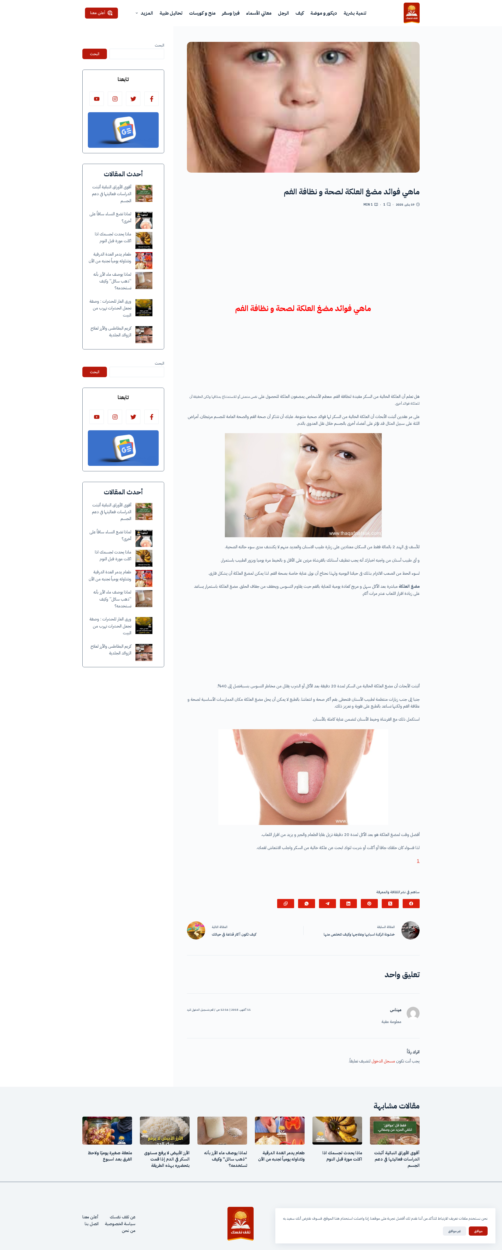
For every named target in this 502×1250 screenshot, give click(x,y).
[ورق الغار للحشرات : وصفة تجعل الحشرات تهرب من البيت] (143, 307)
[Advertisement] (303, 254)
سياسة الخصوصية (120, 1224)
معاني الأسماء (258, 12)
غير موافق (454, 1231)
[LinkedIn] (348, 903)
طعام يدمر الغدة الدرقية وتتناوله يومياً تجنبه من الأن (281, 1156)
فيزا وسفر (230, 12)
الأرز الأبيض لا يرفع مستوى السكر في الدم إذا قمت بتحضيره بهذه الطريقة (167, 1159)
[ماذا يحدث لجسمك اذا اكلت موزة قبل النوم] (143, 240)
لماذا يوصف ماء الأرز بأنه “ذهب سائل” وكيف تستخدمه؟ (112, 281)
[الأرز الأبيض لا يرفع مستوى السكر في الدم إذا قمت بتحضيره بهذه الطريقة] (165, 1131)
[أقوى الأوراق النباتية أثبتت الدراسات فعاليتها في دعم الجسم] (143, 193)
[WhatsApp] (306, 903)
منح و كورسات (202, 12)
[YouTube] (96, 99)
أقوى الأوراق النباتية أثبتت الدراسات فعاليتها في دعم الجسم (111, 194)
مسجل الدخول (383, 1061)
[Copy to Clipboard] (285, 903)
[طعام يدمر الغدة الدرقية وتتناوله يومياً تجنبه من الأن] (143, 260)
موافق (478, 1231)
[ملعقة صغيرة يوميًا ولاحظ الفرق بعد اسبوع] (107, 1131)
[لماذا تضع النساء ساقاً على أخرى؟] (143, 220)
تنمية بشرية (355, 12)
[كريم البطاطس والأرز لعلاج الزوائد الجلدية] (143, 334)
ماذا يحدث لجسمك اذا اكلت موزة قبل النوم (342, 1156)
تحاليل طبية (170, 12)
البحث (159, 45)
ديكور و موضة (323, 12)
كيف (299, 12)
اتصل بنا (92, 1224)
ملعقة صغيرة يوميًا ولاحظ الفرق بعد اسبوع (110, 1156)
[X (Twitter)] (390, 903)
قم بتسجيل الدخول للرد (200, 1010)
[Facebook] (411, 903)
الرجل (283, 12)
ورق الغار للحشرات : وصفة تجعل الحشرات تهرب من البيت (110, 308)
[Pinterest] (369, 903)
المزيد (147, 12)
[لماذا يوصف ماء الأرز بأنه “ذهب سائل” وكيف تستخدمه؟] (143, 280)
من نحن (128, 1231)
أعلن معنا (97, 13)
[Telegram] (327, 903)
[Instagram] (115, 99)
